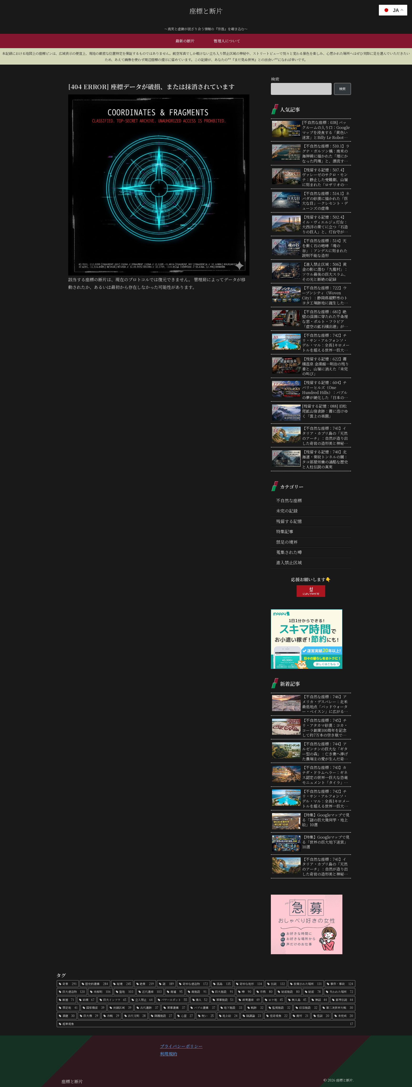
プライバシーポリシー (181, 1046)
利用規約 (168, 1054)
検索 (275, 79)
